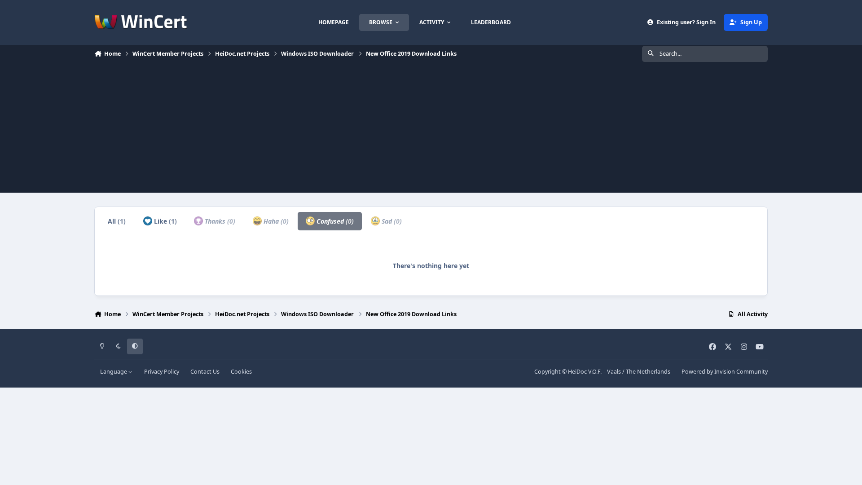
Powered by (725, 371)
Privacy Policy (161, 371)
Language (114, 371)
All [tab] (117, 221)
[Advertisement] (431, 130)
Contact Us (205, 371)
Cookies (241, 371)
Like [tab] (164, 221)
